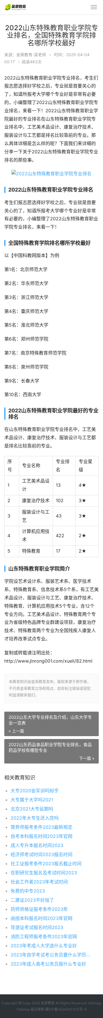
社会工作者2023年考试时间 (39, 882)
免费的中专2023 (28, 891)
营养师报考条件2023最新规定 (41, 827)
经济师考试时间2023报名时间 (41, 854)
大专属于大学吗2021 (32, 800)
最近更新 (37, 1009)
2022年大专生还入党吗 (35, 818)
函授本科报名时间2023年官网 (41, 918)
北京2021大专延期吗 (32, 809)
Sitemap (94, 1003)
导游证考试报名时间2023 (37, 927)
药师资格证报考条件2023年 (39, 909)
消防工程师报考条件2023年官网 (44, 936)
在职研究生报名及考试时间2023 (44, 873)
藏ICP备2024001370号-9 (65, 1009)
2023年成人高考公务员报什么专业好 (48, 964)
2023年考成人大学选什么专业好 (44, 945)
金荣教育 (48, 1003)
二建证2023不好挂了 (32, 900)
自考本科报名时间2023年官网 (41, 836)
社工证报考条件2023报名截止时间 (46, 863)
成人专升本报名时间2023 (37, 845)
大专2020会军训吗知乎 (35, 790)
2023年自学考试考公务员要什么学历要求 (50, 955)
